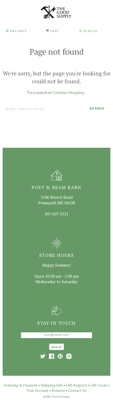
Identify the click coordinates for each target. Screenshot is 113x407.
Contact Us (77, 390)
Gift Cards (98, 385)
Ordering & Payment (20, 385)
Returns (58, 390)
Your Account (38, 390)
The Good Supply (61, 396)
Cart (54, 31)
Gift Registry (76, 385)
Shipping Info (52, 385)
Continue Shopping (69, 92)
